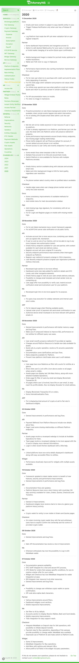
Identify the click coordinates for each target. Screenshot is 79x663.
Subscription (10, 41)
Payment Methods (11, 139)
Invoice (8, 38)
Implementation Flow (12, 69)
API (7, 63)
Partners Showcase (11, 101)
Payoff (8, 47)
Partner (9, 92)
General (10, 114)
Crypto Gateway (10, 28)
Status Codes (9, 79)
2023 (6, 161)
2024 (6, 158)
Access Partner (10, 107)
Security (7, 123)
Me (6, 85)
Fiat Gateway (9, 25)
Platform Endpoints (11, 66)
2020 (6, 171)
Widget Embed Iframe (12, 95)
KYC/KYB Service (10, 50)
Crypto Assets (9, 142)
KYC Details (8, 136)
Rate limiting (8, 72)
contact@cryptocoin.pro (41, 658)
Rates (6, 98)
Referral (7, 117)
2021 (6, 168)
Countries (7, 152)
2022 (6, 165)
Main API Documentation (12, 82)
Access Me (8, 88)
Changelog (11, 155)
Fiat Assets (8, 146)
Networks (7, 127)
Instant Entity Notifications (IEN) (12, 104)
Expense (9, 34)
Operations (8, 149)
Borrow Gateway (10, 60)
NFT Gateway (9, 53)
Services (10, 18)
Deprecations (9, 120)
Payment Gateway (11, 31)
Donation (9, 44)
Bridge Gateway (10, 57)
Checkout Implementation (12, 111)
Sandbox (7, 130)
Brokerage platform (11, 22)
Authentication (9, 76)
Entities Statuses (10, 133)
